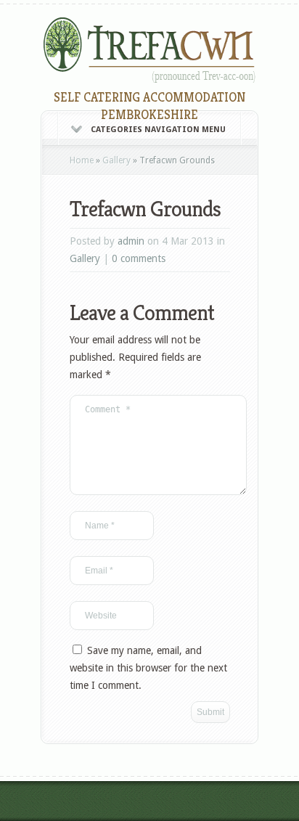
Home (82, 160)
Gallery (116, 160)
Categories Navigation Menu (158, 129)
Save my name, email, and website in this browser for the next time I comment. (148, 668)
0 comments (138, 258)
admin (131, 241)
